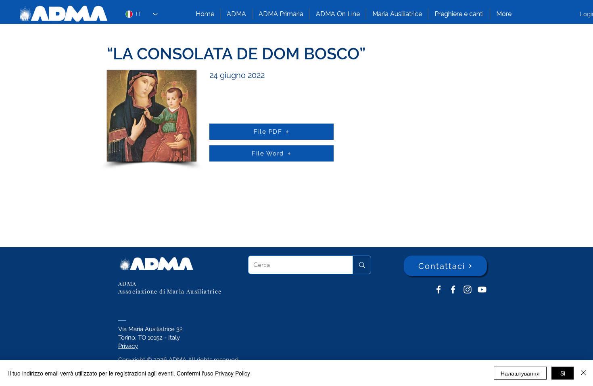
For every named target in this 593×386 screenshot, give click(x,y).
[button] (236, 14)
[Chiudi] (583, 373)
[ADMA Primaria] (453, 289)
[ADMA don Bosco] (438, 289)
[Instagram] (467, 289)
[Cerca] (362, 265)
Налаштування (520, 373)
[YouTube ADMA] (482, 289)
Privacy (128, 346)
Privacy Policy (232, 373)
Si (562, 373)
